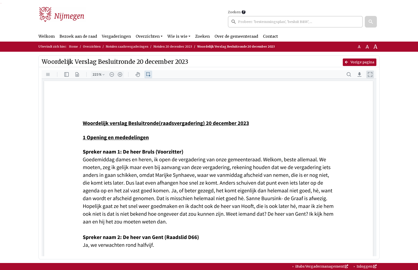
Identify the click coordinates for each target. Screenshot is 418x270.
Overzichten (148, 36)
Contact (270, 36)
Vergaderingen (116, 36)
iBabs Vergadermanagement (320, 266)
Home (73, 46)
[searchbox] (295, 22)
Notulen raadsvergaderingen (127, 46)
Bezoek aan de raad (78, 36)
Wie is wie (177, 36)
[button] (371, 22)
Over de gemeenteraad (236, 36)
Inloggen (364, 266)
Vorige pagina (362, 62)
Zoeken (234, 12)
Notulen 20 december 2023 (172, 46)
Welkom (46, 36)
